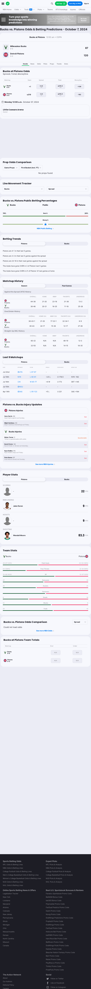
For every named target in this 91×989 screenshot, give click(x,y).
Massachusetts (8, 932)
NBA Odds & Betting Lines (13, 868)
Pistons (81, 205)
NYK (19, 377)
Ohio (4, 928)
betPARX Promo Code (54, 935)
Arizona (6, 907)
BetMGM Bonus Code (54, 897)
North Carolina (8, 939)
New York (6, 897)
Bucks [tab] (66, 244)
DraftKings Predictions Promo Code (59, 918)
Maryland (6, 904)
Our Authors (7, 981)
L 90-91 (33, 377)
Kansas (5, 935)
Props (52, 64)
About (5, 978)
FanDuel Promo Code (54, 928)
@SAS (20, 392)
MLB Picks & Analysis (54, 878)
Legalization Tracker (10, 894)
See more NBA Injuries (44, 464)
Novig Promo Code (53, 914)
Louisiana (6, 900)
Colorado (6, 911)
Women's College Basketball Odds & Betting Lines (22, 878)
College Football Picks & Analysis (58, 871)
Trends (59, 64)
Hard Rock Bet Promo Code (56, 939)
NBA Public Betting (44, 228)
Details (25, 64)
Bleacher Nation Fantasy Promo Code (60, 952)
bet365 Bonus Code (53, 900)
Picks (45, 64)
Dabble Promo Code (53, 949)
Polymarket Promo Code (55, 904)
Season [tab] (24, 286)
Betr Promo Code (52, 956)
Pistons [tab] (24, 244)
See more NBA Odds (44, 631)
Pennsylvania (8, 918)
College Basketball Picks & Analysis (59, 875)
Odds (39, 64)
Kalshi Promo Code (53, 911)
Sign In (86, 3)
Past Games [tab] (67, 286)
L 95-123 (33, 392)
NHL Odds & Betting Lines (13, 885)
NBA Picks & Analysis (54, 868)
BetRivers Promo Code (54, 942)
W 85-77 (33, 382)
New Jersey (7, 914)
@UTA (20, 372)
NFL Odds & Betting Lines (13, 864)
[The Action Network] (8, 3)
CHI (19, 382)
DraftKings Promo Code (55, 925)
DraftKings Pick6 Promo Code (57, 945)
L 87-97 (33, 372)
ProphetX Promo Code (54, 921)
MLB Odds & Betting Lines (13, 882)
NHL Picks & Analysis (54, 882)
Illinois (5, 921)
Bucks (13, 205)
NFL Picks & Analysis (54, 864)
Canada (6, 945)
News (32, 64)
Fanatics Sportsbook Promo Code (59, 894)
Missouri (6, 942)
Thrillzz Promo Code (53, 966)
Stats (66, 64)
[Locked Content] (45, 224)
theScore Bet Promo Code (56, 932)
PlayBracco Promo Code (55, 963)
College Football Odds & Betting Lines (17, 871)
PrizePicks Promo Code (55, 970)
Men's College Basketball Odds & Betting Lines (21, 875)
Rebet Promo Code (53, 959)
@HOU (20, 387)
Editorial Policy (8, 985)
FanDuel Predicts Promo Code (57, 907)
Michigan (6, 925)
